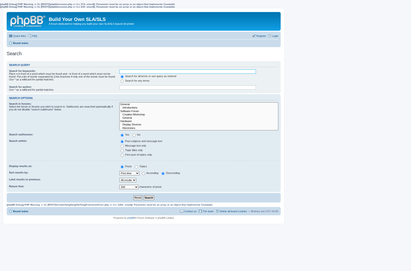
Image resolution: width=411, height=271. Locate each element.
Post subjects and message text (143, 141)
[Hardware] (199, 121)
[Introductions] (199, 107)
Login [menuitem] (275, 35)
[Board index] (28, 20)
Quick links (19, 35)
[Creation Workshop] (199, 114)
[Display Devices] (199, 124)
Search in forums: (20, 103)
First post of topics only (138, 154)
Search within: (18, 140)
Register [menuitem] (261, 35)
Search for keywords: (22, 70)
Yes (126, 134)
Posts (128, 166)
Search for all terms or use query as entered (150, 76)
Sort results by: (18, 172)
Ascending (152, 173)
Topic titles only (133, 150)
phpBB (131, 218)
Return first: (16, 186)
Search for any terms (137, 80)
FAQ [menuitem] (34, 35)
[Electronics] (199, 128)
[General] (199, 104)
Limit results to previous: (25, 179)
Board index (20, 211)
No (138, 134)
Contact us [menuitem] (190, 211)
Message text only (135, 145)
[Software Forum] (199, 111)
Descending (172, 173)
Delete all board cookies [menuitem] (233, 211)
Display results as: (20, 166)
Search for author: (20, 86)
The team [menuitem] (208, 211)
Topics (143, 166)
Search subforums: (21, 134)
